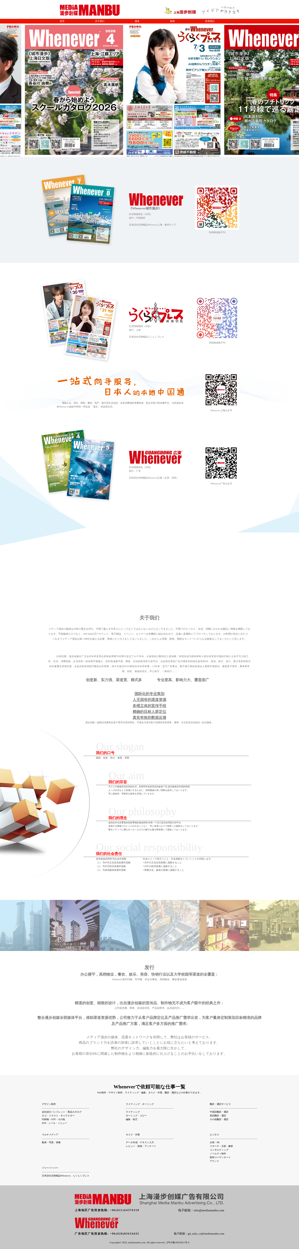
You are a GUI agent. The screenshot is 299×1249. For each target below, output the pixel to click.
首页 (62, 21)
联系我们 (210, 21)
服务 (137, 21)
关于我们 (99, 21)
